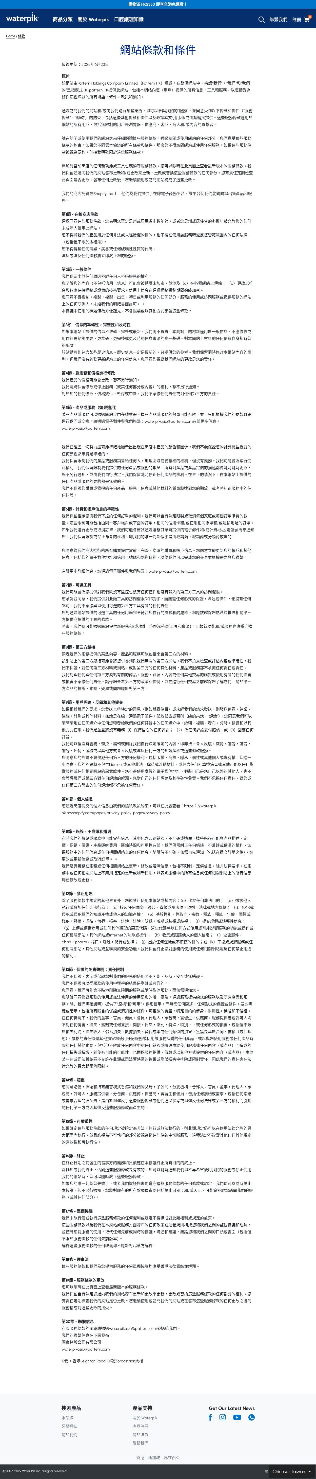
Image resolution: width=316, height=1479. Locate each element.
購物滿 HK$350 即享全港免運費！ (158, 4)
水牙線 (67, 1418)
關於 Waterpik (93, 19)
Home (10, 36)
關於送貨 (140, 1434)
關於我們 (69, 1434)
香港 (140, 1457)
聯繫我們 (278, 19)
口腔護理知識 (129, 19)
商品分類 (63, 19)
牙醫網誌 (69, 1426)
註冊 (296, 19)
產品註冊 (140, 1426)
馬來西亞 (172, 1457)
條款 (21, 36)
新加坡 (154, 1457)
